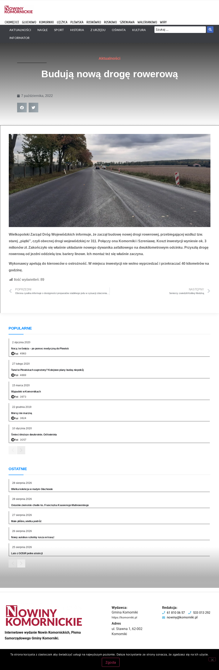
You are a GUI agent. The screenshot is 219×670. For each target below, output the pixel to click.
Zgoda (110, 662)
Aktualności (109, 58)
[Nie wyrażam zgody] (212, 659)
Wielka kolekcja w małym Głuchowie (32, 489)
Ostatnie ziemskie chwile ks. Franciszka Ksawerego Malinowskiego (50, 505)
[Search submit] (210, 29)
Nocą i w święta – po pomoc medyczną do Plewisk (40, 348)
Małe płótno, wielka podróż (26, 521)
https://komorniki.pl (124, 617)
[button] (22, 107)
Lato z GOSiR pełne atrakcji (27, 553)
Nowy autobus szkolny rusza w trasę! (32, 537)
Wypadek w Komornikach (26, 391)
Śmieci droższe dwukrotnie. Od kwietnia (34, 434)
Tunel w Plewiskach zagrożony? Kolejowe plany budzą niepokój (47, 369)
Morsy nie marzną (21, 413)
